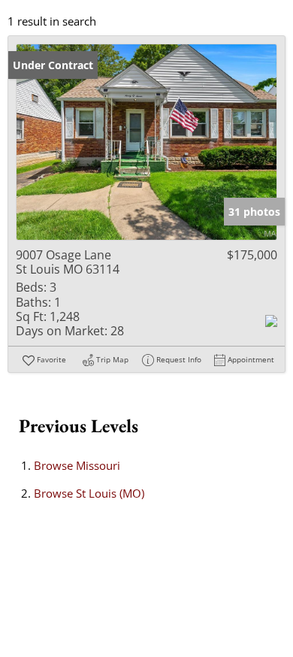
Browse (77, 465)
